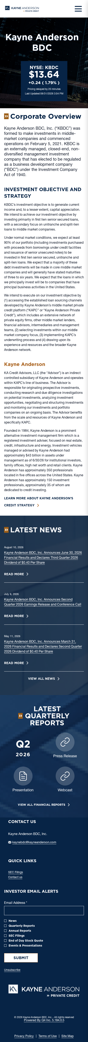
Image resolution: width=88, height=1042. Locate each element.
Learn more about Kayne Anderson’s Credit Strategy (38, 501)
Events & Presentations (25, 945)
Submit (21, 958)
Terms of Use (47, 1036)
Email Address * (22, 903)
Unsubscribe (12, 970)
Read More (14, 574)
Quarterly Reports (22, 925)
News (13, 920)
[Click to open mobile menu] (78, 9)
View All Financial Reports (41, 804)
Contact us (20, 877)
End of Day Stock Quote (26, 940)
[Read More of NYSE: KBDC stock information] (44, 81)
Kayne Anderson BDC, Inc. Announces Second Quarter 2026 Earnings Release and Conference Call (42, 602)
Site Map (67, 1036)
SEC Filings (20, 872)
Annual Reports (20, 930)
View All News (41, 679)
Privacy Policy (24, 1036)
